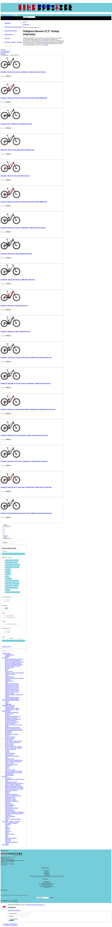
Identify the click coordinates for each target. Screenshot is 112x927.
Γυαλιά (7, 827)
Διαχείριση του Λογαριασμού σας (46, 883)
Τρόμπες (7, 817)
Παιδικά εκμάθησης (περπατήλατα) (14, 694)
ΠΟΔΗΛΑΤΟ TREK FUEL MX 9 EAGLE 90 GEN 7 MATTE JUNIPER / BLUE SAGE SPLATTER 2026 (26, 513)
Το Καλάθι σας (46, 881)
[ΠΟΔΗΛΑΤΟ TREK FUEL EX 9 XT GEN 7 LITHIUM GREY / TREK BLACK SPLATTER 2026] (10, 457)
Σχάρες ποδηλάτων (10, 816)
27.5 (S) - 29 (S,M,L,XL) (11, 562)
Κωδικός (11, 916)
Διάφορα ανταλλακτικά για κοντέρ (13, 786)
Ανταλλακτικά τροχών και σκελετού (14, 783)
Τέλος (5, 537)
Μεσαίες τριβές (9, 745)
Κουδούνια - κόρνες (10, 798)
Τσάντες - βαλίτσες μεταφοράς (13, 819)
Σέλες (6, 757)
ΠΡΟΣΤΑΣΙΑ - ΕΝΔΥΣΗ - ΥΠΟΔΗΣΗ (13, 42)
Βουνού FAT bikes (9, 667)
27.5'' (7, 576)
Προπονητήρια (8, 806)
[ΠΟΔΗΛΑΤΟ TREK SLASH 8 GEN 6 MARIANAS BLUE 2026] (10, 249)
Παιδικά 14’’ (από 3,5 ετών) (12, 690)
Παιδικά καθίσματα (10, 805)
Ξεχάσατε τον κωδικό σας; (10, 923)
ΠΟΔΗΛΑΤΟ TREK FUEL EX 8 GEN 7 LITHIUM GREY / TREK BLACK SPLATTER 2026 (23, 227)
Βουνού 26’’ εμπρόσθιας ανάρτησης (14, 664)
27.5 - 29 (8, 569)
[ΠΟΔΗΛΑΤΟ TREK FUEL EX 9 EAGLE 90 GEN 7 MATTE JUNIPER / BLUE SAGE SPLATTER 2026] (10, 353)
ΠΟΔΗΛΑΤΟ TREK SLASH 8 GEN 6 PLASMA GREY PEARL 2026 (18, 279)
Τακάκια (7, 767)
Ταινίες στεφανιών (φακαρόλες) (13, 761)
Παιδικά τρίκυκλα (9, 693)
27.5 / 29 (8, 574)
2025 (8, 599)
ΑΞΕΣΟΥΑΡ (7, 38)
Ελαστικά (7, 735)
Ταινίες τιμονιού (9, 763)
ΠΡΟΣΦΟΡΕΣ (8, 46)
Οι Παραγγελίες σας (46, 882)
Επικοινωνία (47, 875)
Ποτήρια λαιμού (9, 754)
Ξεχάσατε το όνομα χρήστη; (11, 925)
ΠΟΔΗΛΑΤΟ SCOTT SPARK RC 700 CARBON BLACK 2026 (16, 124)
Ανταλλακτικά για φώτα (11, 782)
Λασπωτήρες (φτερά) (10, 799)
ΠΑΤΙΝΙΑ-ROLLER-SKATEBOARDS (12, 27)
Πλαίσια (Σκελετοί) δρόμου (12, 698)
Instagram (16, 901)
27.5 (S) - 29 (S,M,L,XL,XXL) (12, 565)
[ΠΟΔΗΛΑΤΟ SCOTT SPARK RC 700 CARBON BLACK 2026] (10, 120)
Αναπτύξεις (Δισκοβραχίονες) (12, 716)
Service (46, 871)
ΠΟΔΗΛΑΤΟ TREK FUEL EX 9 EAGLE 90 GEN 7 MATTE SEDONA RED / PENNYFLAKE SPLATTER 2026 (28, 409)
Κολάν (6, 835)
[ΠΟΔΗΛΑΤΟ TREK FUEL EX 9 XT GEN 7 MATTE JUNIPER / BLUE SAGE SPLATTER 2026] (10, 431)
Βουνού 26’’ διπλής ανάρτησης (12, 666)
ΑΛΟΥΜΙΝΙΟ (10, 615)
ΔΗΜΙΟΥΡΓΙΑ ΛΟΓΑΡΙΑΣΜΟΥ (14, 910)
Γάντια (6, 825)
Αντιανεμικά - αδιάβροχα (11, 823)
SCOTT (9, 631)
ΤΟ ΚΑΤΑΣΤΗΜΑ (6, 653)
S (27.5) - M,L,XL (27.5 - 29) (12, 592)
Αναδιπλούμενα (9, 681)
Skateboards (8, 704)
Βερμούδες (8, 824)
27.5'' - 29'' (8, 578)
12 (6, 608)
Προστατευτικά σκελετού (11, 808)
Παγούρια (7, 802)
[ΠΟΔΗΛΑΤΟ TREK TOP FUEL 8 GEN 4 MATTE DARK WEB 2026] (10, 146)
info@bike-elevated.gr (9, 859)
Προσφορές (46, 873)
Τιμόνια (7, 768)
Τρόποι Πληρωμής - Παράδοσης (47, 886)
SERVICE (7, 656)
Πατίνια (7, 696)
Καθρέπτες (8, 791)
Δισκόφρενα (8, 733)
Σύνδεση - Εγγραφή (8, 15)
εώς (11, 638)
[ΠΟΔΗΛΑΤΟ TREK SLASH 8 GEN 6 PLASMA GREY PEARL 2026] (10, 275)
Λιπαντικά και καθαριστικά (12, 801)
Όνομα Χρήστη (12, 913)
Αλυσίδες (7, 715)
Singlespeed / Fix (9, 677)
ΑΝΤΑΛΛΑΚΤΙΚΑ (8, 34)
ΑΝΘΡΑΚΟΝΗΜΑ (11, 617)
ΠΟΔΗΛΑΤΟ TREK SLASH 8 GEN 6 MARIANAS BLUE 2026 (16, 253)
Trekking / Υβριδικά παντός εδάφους (14, 678)
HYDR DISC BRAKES (12, 624)
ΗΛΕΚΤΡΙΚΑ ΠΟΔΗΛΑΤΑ (10, 30)
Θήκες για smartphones (11, 790)
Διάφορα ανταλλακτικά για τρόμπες (14, 787)
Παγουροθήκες (9, 804)
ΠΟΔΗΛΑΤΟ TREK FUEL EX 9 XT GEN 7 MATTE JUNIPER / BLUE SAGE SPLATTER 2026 (24, 435)
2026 (8, 601)
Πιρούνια (7, 752)
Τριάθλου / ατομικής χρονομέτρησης (14, 672)
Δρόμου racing (8, 671)
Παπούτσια (8, 840)
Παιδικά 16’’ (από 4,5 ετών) (12, 689)
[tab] (13, 557)
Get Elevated (46, 872)
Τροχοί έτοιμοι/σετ (10, 769)
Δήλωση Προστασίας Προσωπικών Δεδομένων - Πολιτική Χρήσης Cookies (47, 876)
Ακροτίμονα (8, 778)
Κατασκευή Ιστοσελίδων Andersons (35, 904)
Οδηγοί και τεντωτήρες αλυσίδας (13, 748)
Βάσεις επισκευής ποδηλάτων (13, 784)
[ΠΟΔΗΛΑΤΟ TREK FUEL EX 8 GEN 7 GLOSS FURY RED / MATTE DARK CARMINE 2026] (10, 197)
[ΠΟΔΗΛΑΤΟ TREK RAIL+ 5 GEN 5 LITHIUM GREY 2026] (10, 327)
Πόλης (6, 682)
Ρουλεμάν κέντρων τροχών (12, 756)
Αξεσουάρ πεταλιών (10, 723)
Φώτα (6, 820)
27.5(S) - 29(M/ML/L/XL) (12, 585)
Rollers (7, 702)
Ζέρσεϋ (7, 830)
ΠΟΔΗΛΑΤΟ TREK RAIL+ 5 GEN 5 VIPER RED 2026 (14, 305)
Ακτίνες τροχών (9, 713)
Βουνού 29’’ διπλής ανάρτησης (12, 660)
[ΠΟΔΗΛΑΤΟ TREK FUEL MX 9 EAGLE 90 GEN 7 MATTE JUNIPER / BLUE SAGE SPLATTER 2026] (10, 509)
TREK (8, 632)
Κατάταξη (3, 53)
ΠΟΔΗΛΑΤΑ (7, 23)
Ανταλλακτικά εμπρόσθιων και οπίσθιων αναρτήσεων (13, 720)
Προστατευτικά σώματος (11, 842)
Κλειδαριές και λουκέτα (11, 794)
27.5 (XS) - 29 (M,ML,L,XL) (12, 567)
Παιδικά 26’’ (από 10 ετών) (12, 683)
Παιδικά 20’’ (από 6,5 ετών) (12, 686)
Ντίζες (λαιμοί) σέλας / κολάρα (13, 746)
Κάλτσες (7, 832)
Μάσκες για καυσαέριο (11, 838)
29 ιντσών (45, 45)
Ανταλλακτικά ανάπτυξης (11, 718)
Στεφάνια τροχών (9, 758)
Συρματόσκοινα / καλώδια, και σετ (14, 760)
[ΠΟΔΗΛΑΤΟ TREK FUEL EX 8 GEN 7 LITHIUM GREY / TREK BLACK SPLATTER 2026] (10, 223)
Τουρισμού (8, 679)
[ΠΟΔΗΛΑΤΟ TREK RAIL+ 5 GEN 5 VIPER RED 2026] (10, 301)
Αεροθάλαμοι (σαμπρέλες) (12, 712)
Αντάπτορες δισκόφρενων (12, 722)
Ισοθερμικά (8, 831)
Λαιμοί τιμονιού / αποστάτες (12, 742)
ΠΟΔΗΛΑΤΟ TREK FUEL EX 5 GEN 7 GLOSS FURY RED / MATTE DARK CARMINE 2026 (24, 98)
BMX (6, 670)
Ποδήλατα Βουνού (9, 707)
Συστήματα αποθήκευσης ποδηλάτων (14, 812)
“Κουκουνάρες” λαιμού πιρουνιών (13, 741)
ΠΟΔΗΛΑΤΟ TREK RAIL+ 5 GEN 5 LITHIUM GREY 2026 (15, 331)
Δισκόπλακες (8, 731)
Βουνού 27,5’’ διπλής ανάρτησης (13, 663)
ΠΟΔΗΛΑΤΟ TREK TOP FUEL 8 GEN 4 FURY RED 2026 (15, 176)
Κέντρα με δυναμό (9, 738)
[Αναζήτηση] (13, 554)
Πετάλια (7, 750)
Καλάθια (7, 793)
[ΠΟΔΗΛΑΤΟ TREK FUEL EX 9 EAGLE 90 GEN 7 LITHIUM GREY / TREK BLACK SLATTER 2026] (10, 379)
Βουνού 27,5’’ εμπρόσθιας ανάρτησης (14, 662)
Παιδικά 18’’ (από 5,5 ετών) (12, 687)
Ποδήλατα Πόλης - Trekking (12, 709)
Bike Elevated (45, 6)
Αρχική (25, 22)
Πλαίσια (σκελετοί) (10, 753)
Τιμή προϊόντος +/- (5, 51)
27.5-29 (8, 590)
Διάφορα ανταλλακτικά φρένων (13, 728)
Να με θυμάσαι (14, 919)
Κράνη (6, 836)
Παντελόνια (8, 839)
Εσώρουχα (7, 828)
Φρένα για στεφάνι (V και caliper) (13, 771)
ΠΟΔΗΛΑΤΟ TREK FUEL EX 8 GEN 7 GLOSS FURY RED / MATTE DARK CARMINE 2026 (24, 201)
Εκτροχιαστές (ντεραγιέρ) (11, 734)
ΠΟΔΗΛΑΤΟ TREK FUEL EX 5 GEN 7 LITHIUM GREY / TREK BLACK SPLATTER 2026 (23, 72)
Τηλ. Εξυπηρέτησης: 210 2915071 (11, 14)
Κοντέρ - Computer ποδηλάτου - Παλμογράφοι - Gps (13, 796)
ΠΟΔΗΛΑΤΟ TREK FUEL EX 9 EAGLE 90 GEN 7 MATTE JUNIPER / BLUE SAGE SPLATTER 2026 (26, 357)
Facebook (13, 901)
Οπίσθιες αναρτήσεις (10, 749)
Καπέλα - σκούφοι (9, 834)
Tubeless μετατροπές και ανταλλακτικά (11, 765)
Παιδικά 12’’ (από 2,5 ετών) (12, 692)
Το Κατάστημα (47, 870)
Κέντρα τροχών (9, 739)
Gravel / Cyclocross (10, 674)
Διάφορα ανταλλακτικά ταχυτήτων (14, 730)
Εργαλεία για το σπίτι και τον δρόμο (14, 789)
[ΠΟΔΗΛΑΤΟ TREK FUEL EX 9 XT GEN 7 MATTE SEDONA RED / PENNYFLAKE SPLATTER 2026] (10, 483)
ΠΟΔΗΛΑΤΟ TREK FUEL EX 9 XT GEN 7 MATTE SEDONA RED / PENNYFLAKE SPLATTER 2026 (26, 487)
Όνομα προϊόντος (5, 52)
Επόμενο (6, 536)
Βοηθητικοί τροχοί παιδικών (12, 727)
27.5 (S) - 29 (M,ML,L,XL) (12, 560)
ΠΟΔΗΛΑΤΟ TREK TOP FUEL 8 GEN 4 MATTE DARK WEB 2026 (17, 150)
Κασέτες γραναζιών (10, 737)
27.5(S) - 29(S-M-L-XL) (11, 587)
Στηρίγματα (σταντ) (10, 810)
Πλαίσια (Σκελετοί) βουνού (12, 697)
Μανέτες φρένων (9, 743)
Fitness (7, 675)
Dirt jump (7, 668)
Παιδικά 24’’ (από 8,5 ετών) (12, 685)
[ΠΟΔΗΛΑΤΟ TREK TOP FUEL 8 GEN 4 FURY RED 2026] (10, 172)
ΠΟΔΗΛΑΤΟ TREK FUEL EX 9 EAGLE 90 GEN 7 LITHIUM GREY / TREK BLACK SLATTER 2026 (26, 383)
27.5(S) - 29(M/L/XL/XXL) (12, 583)
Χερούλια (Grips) (9, 775)
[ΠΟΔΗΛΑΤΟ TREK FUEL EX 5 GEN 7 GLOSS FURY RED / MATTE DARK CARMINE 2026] (10, 94)
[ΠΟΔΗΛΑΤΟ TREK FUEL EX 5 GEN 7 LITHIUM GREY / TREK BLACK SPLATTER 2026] (10, 68)
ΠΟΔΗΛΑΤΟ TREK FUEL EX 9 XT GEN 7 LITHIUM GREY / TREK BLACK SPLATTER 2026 (24, 461)
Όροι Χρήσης (47, 887)
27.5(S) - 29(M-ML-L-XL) (12, 581)
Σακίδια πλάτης (9, 809)
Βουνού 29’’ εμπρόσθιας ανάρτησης (14, 659)
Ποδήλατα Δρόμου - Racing (12, 708)
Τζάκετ (7, 843)
